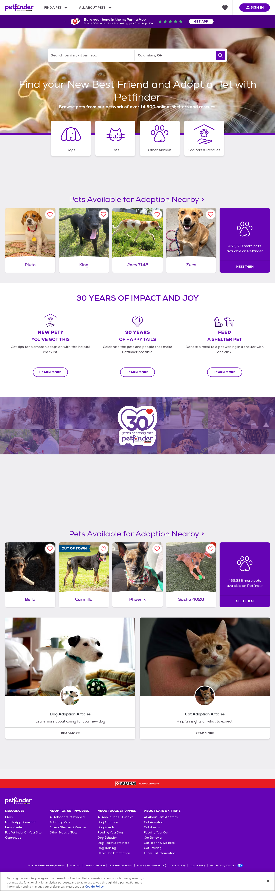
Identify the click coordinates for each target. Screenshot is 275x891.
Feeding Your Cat (156, 832)
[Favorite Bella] (49, 548)
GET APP (201, 21)
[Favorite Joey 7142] (157, 214)
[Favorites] (224, 7)
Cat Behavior (153, 837)
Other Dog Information (114, 853)
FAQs (9, 817)
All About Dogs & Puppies (115, 817)
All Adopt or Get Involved (67, 817)
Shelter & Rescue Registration (47, 865)
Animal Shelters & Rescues (68, 827)
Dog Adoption (108, 822)
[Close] (268, 881)
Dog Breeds (106, 827)
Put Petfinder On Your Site (23, 832)
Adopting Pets (60, 822)
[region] (137, 881)
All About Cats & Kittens (161, 817)
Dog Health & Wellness (113, 843)
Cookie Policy (198, 865)
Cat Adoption (153, 822)
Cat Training (152, 848)
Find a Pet (52, 7)
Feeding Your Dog (110, 832)
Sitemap (75, 865)
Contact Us (13, 837)
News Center (14, 827)
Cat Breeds (152, 827)
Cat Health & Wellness (159, 843)
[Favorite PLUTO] (49, 214)
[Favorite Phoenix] (157, 548)
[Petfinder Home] (19, 7)
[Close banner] (64, 21)
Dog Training (107, 848)
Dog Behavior (107, 837)
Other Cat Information (160, 853)
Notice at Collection (121, 865)
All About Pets (92, 7)
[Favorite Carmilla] (103, 548)
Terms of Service (94, 865)
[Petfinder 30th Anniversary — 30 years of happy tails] (137, 425)
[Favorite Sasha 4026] (210, 548)
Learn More (50, 372)
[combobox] (174, 55)
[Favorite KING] (103, 214)
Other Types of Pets (63, 832)
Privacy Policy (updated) (151, 865)
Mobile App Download (20, 822)
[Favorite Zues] (210, 214)
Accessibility (178, 865)
